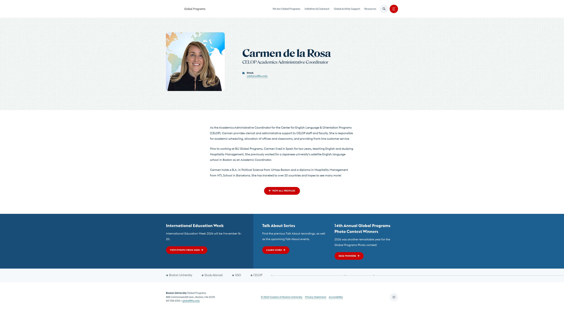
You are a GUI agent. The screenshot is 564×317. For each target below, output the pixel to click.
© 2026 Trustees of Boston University (281, 297)
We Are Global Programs (286, 8)
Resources (370, 8)
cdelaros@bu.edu (257, 76)
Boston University (180, 275)
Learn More (274, 249)
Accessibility (336, 297)
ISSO (238, 275)
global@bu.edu (191, 300)
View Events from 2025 (185, 249)
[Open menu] (394, 9)
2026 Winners (347, 255)
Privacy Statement (315, 297)
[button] (384, 9)
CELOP (257, 275)
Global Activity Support (347, 8)
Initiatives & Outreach (317, 8)
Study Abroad (213, 275)
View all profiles (283, 190)
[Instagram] (394, 297)
